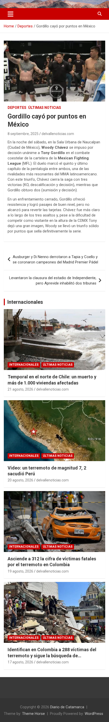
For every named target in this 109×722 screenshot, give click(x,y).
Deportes (17, 108)
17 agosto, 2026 (20, 662)
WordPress (94, 713)
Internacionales (25, 302)
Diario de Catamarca (67, 707)
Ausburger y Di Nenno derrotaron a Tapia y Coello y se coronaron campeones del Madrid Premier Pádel (55, 259)
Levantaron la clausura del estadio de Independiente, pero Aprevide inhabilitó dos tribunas (52, 281)
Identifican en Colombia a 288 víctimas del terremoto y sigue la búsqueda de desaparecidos (52, 655)
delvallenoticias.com (58, 134)
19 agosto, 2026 (20, 571)
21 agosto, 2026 (20, 389)
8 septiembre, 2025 (23, 134)
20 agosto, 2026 (20, 480)
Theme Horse (33, 713)
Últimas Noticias (44, 108)
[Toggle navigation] (10, 14)
